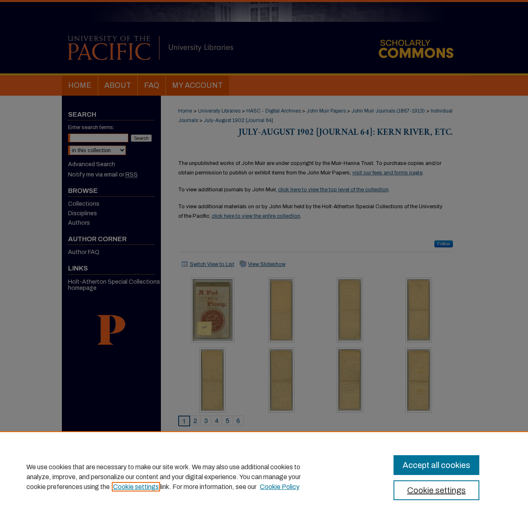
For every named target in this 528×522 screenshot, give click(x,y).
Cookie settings (136, 486)
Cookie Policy (279, 486)
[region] (264, 476)
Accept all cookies (436, 465)
